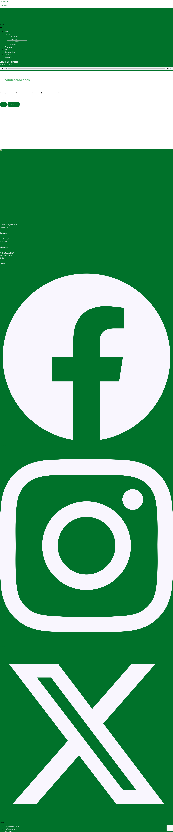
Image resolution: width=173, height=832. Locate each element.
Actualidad (14, 37)
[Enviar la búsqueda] (3, 104)
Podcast (7, 50)
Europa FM (8, 57)
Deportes (13, 39)
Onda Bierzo (4, 5)
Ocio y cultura (14, 42)
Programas (8, 47)
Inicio (6, 31)
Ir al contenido (4, 1)
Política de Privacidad (12, 827)
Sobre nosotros (10, 52)
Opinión (12, 44)
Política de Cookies (11, 829)
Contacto (8, 55)
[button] (86, 26)
